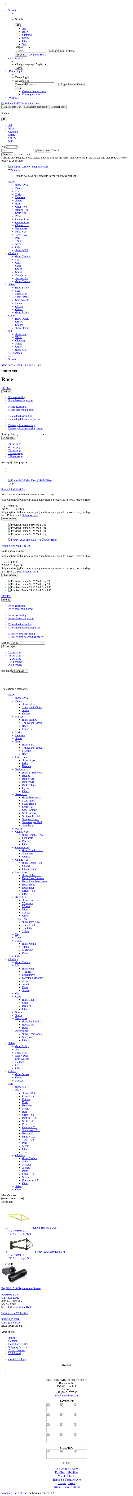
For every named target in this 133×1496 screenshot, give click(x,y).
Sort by (5, 434)
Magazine (27, 949)
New (11, 352)
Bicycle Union (71, 1487)
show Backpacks (31, 1021)
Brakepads (28, 781)
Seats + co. (21, 212)
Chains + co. (22, 225)
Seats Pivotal (29, 800)
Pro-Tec (60, 1472)
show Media (29, 943)
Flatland (26, 750)
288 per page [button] (15, 456)
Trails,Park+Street (32, 722)
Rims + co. (21, 231)
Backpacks (21, 275)
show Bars (28, 744)
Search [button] (12, 10)
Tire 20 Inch (29, 925)
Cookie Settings (17, 1359)
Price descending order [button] (20, 400)
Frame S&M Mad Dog (13, 489)
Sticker (19, 324)
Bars (17, 203)
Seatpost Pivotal (31, 816)
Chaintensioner (30, 869)
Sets (17, 290)
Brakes (26, 775)
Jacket (25, 984)
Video (25, 946)
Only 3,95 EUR (10, 1296)
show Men (28, 968)
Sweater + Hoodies (32, 977)
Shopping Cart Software (14, 1493)
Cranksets (27, 837)
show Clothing (23, 256)
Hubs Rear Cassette (33, 878)
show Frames (29, 719)
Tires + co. (21, 234)
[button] (15, 58)
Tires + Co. (28, 1139)
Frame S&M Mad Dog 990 (16, 545)
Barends (26, 766)
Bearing (26, 841)
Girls (18, 262)
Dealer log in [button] (15, 71)
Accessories (21, 278)
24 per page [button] (14, 443)
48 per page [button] (14, 447)
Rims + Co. (28, 1136)
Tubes (25, 931)
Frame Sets (28, 729)
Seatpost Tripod (30, 819)
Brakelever (28, 778)
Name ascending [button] (17, 406)
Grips (25, 763)
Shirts (25, 1161)
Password (20, 84)
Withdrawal (14, 1353)
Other (18, 247)
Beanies (26, 1005)
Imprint (12, 1337)
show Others (22, 318)
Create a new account (34, 91)
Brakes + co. (22, 209)
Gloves (19, 306)
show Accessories (32, 1033)
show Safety (22, 287)
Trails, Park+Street (32, 707)
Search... (70, 50)
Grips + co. (21, 206)
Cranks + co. (22, 219)
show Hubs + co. (31, 875)
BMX (25, 31)
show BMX (21, 184)
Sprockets (27, 853)
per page (6, 462)
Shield (71, 1476)
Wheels (26, 906)
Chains (26, 865)
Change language (25, 64)
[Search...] (56, 51)
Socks (18, 272)
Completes (28, 1096)
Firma (56, 1487)
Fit (56, 1468)
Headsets (20, 197)
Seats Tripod (29, 803)
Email (18, 80)
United (65, 1468)
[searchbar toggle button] (58, 107)
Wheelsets (27, 903)
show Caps (28, 999)
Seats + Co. (28, 1121)
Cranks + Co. (29, 1127)
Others (25, 41)
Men (17, 259)
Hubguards (28, 887)
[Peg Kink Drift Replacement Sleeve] (14, 1282)
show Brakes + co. (32, 772)
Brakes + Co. (29, 1117)
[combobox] (6, 391)
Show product (9, 518)
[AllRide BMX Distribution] (20, 103)
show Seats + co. (31, 797)
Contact (12, 1340)
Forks (18, 194)
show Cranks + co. (32, 834)
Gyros (25, 788)
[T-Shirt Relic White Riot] (16, 1307)
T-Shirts (26, 971)
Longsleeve (28, 974)
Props (72, 1483)
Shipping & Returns (19, 1347)
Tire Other (27, 928)
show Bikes (28, 704)
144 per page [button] (15, 453)
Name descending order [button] (21, 409)
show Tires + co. (31, 921)
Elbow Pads (21, 296)
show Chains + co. (32, 862)
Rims (25, 909)
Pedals (18, 216)
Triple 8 (57, 1479)
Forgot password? (32, 94)
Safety (25, 37)
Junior (25, 710)
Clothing (27, 34)
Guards (26, 856)
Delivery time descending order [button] (25, 428)
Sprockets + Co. (31, 1130)
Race (25, 725)
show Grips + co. (31, 760)
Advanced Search (37, 54)
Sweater (26, 1164)
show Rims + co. (31, 900)
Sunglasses (28, 1037)
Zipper (25, 981)
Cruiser (26, 713)
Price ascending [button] (16, 397)
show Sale (20, 334)
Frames (19, 191)
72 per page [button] (14, 450)
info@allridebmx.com (66, 1395)
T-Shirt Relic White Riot (14, 1313)
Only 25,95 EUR (10, 1321)
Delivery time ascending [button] (21, 425)
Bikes (18, 188)
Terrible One (73, 1479)
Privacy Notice (16, 1350)
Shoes (18, 268)
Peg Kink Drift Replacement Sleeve (21, 1288)
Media (18, 244)
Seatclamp (27, 825)
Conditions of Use (18, 1344)
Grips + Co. (28, 1114)
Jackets (26, 1167)
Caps (18, 265)
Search (18, 352)
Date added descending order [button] (24, 419)
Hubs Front (28, 884)
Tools (18, 240)
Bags (25, 1027)
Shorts (25, 990)
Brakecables (29, 785)
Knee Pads (21, 293)
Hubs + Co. (28, 1133)
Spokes (26, 912)
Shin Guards (22, 300)
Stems (18, 200)
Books (25, 953)
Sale (24, 44)
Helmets (19, 303)
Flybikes (72, 1472)
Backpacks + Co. (31, 1180)
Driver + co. (29, 890)
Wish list (13, 97)
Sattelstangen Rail (32, 822)
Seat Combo (29, 813)
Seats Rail (27, 806)
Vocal (61, 1476)
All (24, 28)
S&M (75, 1468)
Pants (25, 987)
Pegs (17, 237)
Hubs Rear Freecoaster (34, 881)
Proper (62, 1483)
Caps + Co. (28, 1173)
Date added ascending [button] (20, 415)
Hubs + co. (21, 228)
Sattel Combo (29, 809)
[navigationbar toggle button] (11, 107)
